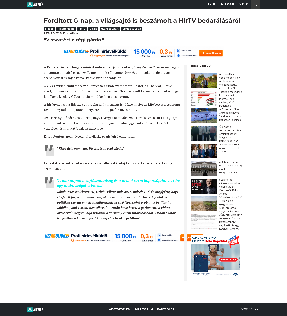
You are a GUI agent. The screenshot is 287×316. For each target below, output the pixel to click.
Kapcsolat (165, 309)
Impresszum (143, 309)
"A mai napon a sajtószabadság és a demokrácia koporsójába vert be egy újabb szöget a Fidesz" (118, 183)
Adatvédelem (119, 309)
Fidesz (49, 28)
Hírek (211, 4)
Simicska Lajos (132, 28)
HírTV (81, 28)
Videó (243, 4)
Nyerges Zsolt (110, 28)
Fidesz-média (65, 28)
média (93, 28)
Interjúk (227, 4)
